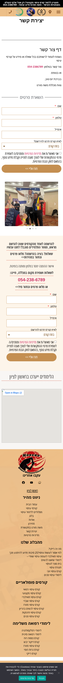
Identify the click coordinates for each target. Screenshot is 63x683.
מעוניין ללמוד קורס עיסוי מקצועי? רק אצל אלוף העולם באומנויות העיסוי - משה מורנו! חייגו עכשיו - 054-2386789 (31, 3)
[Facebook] (23, 482)
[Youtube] (31, 482)
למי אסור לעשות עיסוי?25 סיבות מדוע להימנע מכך (35, 552)
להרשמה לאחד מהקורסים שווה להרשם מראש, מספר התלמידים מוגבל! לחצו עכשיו (31, 245)
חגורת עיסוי (55, 567)
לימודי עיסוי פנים (52, 575)
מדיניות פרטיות (27, 678)
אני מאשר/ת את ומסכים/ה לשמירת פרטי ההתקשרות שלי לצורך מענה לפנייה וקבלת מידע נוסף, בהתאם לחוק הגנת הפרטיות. (31, 157)
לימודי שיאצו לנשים (51, 560)
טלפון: (57, 118)
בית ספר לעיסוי (53, 563)
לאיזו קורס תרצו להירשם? (47, 141)
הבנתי (41, 678)
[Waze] (39, 482)
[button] (58, 12)
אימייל (58, 129)
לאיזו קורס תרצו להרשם (44, 330)
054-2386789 (35, 66)
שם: (58, 106)
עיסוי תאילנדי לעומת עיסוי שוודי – (44, 556)
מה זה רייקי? (55, 549)
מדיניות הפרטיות (33, 154)
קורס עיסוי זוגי (54, 571)
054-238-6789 (31, 279)
